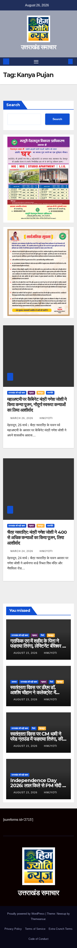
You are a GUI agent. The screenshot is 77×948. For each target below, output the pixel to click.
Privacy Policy (13, 928)
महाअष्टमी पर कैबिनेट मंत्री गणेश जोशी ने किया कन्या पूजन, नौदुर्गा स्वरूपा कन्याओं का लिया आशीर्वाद (37, 404)
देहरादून (40, 393)
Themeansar (38, 919)
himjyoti (46, 418)
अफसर (14, 682)
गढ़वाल (31, 393)
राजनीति (50, 393)
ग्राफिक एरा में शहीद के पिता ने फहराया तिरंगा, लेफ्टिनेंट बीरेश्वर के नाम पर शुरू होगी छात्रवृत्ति (38, 646)
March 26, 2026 (22, 418)
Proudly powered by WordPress (26, 913)
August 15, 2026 (26, 653)
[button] (64, 61)
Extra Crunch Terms (60, 928)
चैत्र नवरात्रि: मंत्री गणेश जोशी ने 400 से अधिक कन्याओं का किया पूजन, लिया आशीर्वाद (37, 537)
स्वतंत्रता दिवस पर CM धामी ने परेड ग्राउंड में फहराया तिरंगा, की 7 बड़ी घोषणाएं (38, 739)
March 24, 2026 (22, 551)
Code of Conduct (38, 938)
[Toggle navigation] (36, 62)
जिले (42, 635)
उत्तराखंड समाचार (38, 47)
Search (13, 105)
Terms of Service (35, 928)
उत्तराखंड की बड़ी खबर (16, 393)
